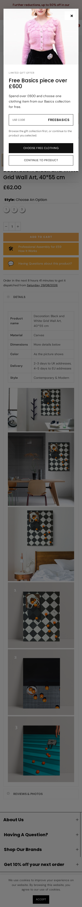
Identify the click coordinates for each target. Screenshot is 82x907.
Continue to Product (41, 160)
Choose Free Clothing (41, 148)
